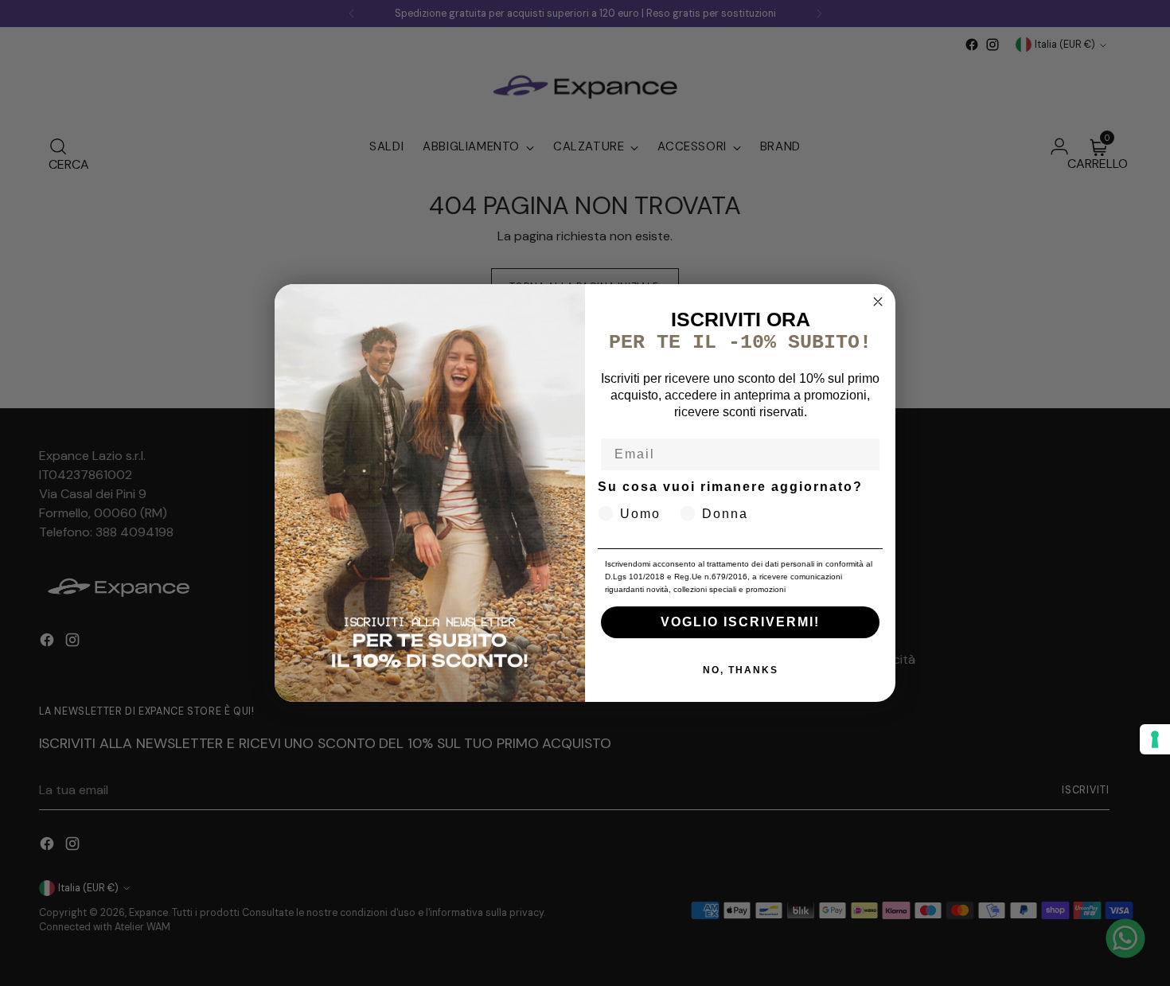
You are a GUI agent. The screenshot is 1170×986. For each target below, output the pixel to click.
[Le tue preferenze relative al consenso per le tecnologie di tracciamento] (1155, 739)
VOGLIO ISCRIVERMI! (740, 622)
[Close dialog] (877, 301)
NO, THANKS (740, 670)
